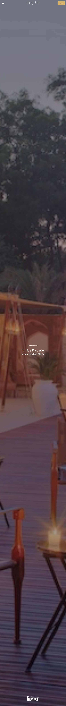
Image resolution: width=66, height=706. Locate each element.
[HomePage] (33, 3)
